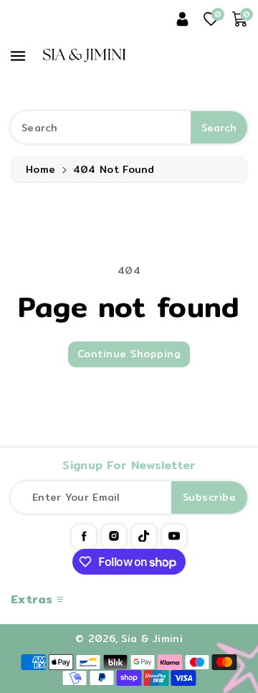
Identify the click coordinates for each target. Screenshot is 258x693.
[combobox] (129, 127)
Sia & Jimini (152, 638)
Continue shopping (129, 354)
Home (40, 169)
